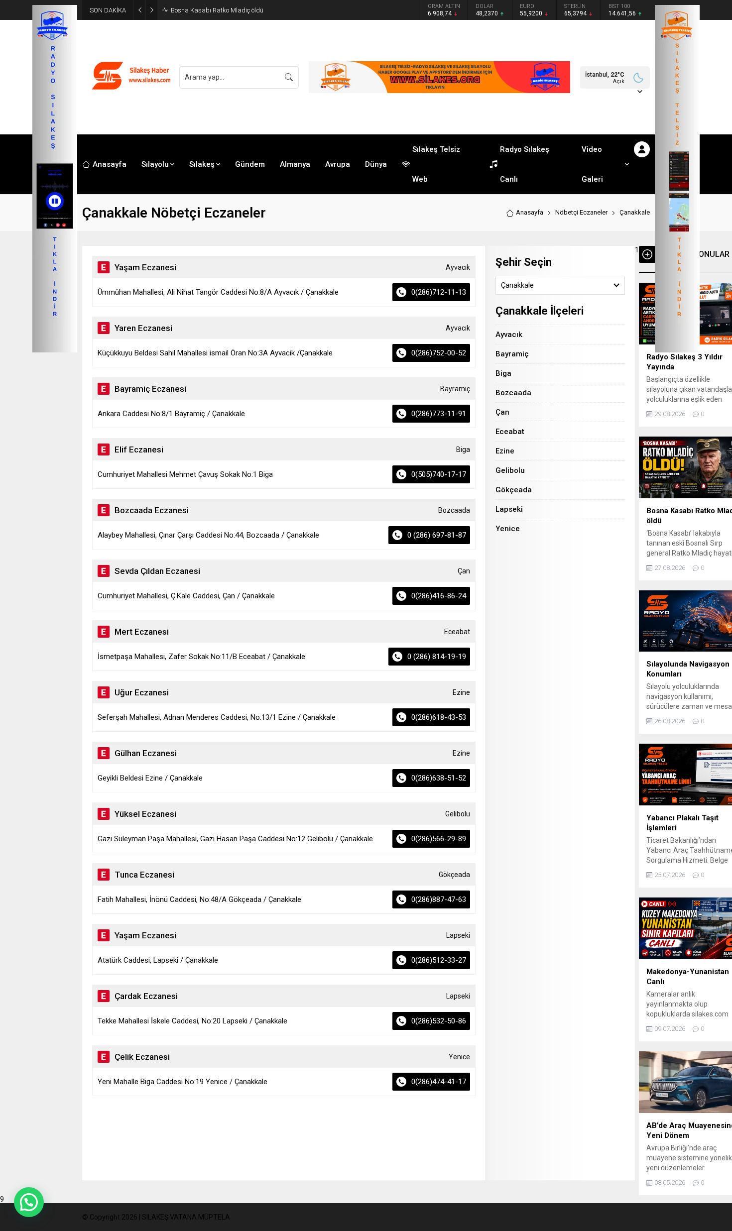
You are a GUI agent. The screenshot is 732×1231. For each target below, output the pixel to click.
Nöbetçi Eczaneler (581, 212)
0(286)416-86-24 (438, 595)
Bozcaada (513, 392)
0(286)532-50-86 (438, 1020)
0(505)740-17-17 (438, 474)
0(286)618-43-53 (438, 717)
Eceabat (509, 431)
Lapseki (509, 509)
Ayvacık (508, 334)
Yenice (507, 528)
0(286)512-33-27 (438, 960)
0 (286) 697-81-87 (436, 535)
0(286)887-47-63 (438, 899)
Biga (503, 373)
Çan (502, 412)
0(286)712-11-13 (438, 292)
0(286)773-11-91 (438, 413)
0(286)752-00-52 (438, 352)
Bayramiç (512, 353)
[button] (29, 1202)
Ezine (504, 451)
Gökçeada (513, 489)
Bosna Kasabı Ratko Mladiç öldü (217, 10)
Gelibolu (510, 470)
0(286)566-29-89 (438, 838)
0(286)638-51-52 (438, 778)
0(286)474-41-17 (438, 1081)
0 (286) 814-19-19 (436, 656)
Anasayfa (529, 212)
